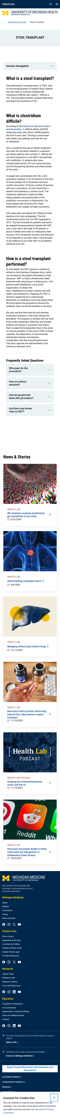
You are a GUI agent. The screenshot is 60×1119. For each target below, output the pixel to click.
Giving (5, 914)
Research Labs (8, 978)
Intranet (5, 1019)
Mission (5, 906)
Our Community (9, 1008)
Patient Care (9, 931)
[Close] (54, 1098)
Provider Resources (10, 956)
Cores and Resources (11, 985)
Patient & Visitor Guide (12, 948)
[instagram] (8, 924)
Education (7, 998)
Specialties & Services (11, 940)
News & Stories (8, 918)
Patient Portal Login (11, 952)
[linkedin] (14, 992)
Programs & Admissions (12, 1004)
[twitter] (14, 924)
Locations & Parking (11, 944)
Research (7, 968)
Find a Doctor (8, 936)
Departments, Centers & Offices (15, 1011)
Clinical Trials (7, 974)
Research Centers (9, 982)
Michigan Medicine (13, 897)
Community (7, 910)
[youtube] (19, 924)
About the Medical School (13, 1015)
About (5, 903)
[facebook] (3, 924)
